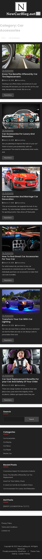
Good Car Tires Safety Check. (14, 481)
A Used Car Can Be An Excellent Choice (18, 485)
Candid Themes (24, 554)
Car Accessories (7, 70)
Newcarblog (21, 80)
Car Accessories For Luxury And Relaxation (18, 135)
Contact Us (6, 531)
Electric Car (7, 453)
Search (31, 419)
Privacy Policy (7, 523)
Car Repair (7, 450)
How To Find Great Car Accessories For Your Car (20, 257)
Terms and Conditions (9, 527)
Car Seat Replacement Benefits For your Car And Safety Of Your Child (20, 380)
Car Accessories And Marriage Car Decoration (20, 198)
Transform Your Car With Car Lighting (17, 320)
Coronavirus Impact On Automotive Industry (19, 471)
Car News (7, 446)
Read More (8, 95)
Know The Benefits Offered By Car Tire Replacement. (19, 75)
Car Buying (7, 442)
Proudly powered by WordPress (14, 551)
